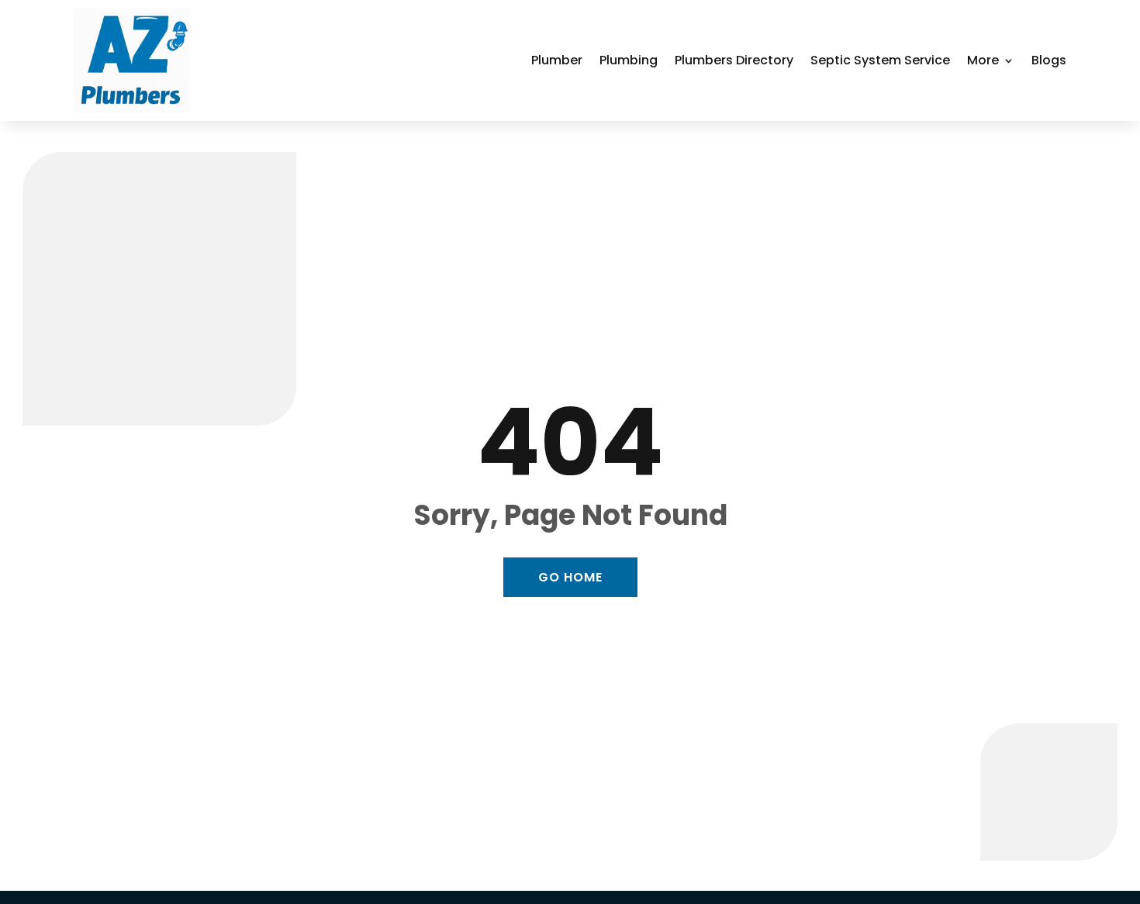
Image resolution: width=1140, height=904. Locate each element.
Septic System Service (880, 60)
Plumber (556, 60)
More (983, 60)
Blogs (1048, 60)
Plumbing (628, 60)
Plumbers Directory (734, 60)
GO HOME (570, 577)
